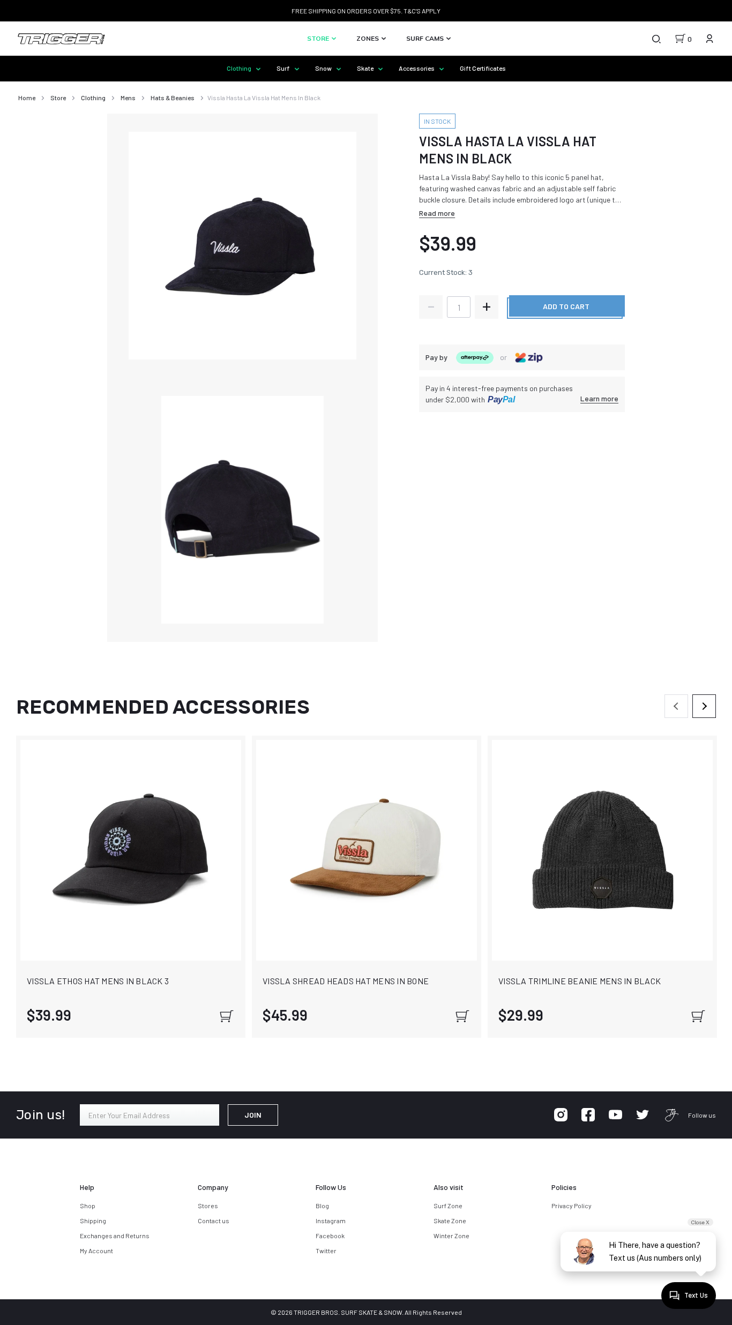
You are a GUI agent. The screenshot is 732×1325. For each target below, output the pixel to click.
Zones (368, 38)
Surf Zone (448, 1205)
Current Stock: (446, 272)
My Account (96, 1250)
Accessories (417, 68)
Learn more (599, 398)
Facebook (330, 1235)
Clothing (239, 68)
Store (319, 38)
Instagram (331, 1220)
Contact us (213, 1220)
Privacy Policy (571, 1205)
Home (26, 97)
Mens (128, 97)
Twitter (326, 1250)
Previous (676, 706)
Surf (284, 68)
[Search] (656, 38)
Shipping (93, 1220)
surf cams (425, 38)
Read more (437, 213)
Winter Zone (451, 1235)
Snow (324, 68)
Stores (208, 1205)
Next (704, 706)
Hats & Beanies (173, 97)
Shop (87, 1205)
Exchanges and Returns (115, 1235)
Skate (366, 68)
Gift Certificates (483, 68)
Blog (322, 1205)
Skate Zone (450, 1220)
